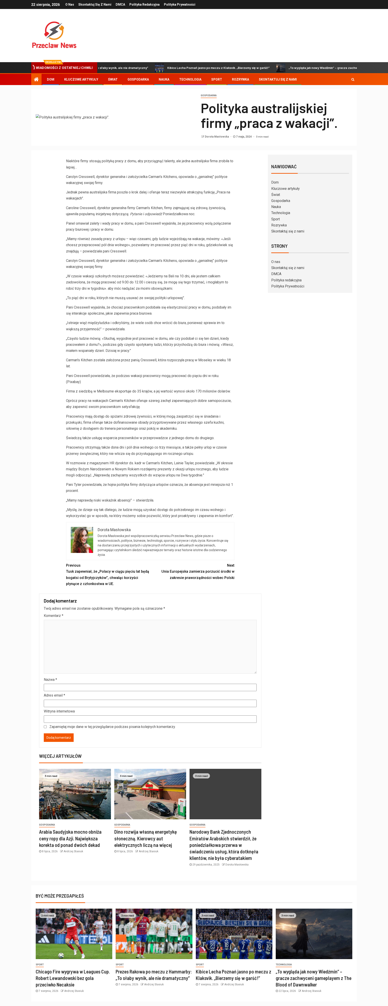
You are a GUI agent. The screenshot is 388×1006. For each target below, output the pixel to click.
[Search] (353, 79)
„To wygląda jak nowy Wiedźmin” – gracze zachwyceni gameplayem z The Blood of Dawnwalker (313, 978)
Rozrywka (240, 79)
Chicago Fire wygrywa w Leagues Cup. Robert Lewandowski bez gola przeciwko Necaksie (73, 978)
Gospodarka (138, 79)
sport (40, 964)
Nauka (164, 79)
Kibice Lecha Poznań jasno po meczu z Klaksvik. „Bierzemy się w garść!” (189, 68)
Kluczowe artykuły (81, 79)
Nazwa (50, 679)
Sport (216, 79)
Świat (113, 79)
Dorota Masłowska (217, 136)
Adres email (54, 695)
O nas (69, 4)
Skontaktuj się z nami (94, 4)
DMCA (120, 4)
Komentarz (53, 616)
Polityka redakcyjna (144, 4)
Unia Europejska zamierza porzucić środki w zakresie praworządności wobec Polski (197, 571)
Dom (50, 79)
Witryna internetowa (59, 711)
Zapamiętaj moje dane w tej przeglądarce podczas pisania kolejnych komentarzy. (112, 727)
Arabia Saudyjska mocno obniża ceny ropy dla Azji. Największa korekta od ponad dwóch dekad (70, 838)
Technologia (190, 79)
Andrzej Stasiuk (73, 851)
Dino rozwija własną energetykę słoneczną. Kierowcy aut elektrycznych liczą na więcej (145, 838)
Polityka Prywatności (179, 4)
